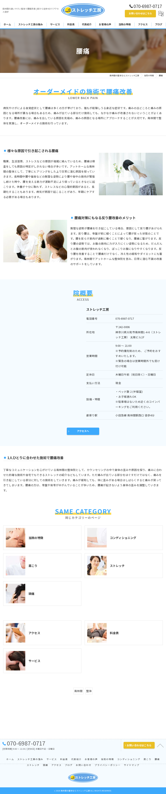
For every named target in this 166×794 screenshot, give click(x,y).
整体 (89, 691)
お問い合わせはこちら (140, 13)
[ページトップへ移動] (160, 745)
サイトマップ (131, 765)
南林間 (78, 691)
